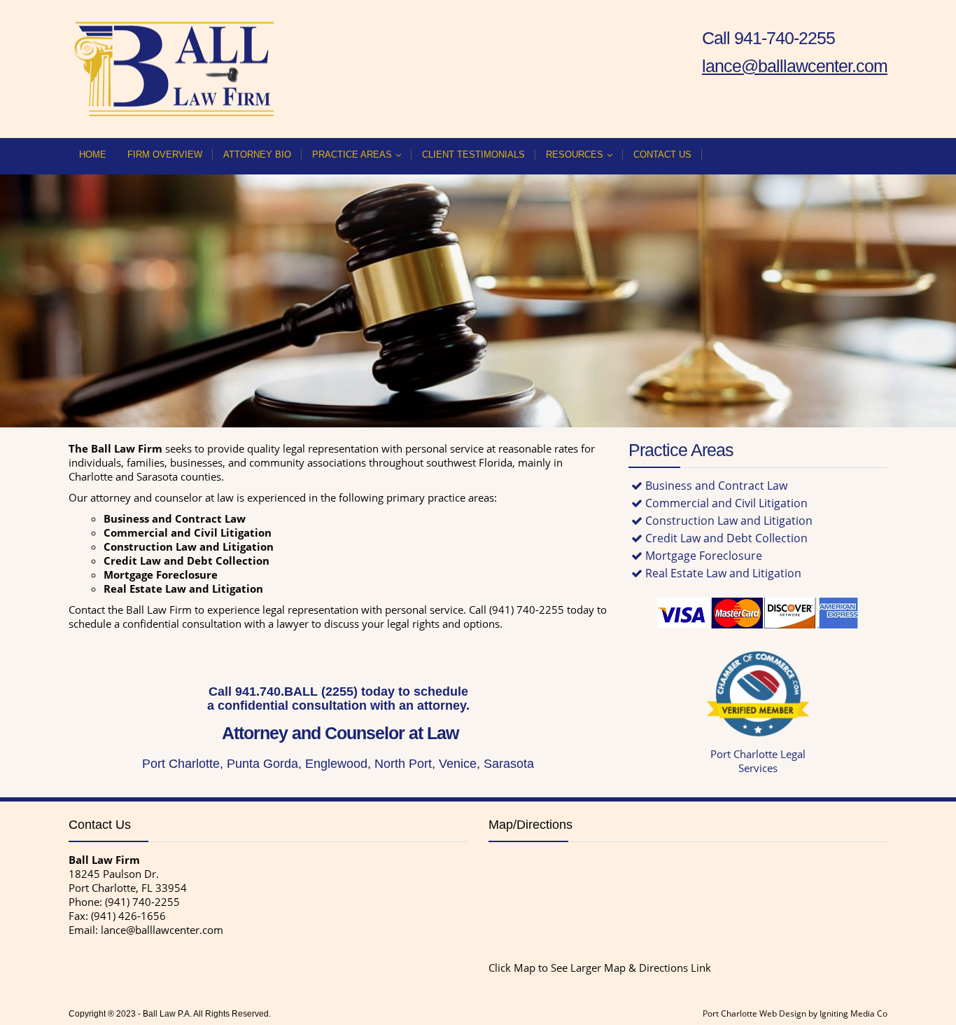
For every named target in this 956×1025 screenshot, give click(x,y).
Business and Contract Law (716, 485)
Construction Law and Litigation (729, 520)
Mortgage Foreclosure (703, 555)
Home (92, 154)
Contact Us (662, 154)
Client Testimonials (473, 154)
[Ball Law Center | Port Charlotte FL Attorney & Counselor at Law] (174, 69)
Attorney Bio (257, 154)
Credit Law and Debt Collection (726, 538)
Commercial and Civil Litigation (726, 503)
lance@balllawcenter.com (162, 930)
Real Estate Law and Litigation (723, 573)
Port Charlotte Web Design (754, 1013)
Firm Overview (164, 154)
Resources (574, 154)
